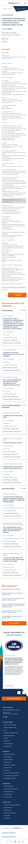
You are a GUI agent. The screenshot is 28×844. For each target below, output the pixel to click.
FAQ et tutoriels (8, 807)
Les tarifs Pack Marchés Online (11, 773)
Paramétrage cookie (9, 735)
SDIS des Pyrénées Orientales (11, 413)
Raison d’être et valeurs (10, 725)
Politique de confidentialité (10, 733)
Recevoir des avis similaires (18, 295)
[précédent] (18, 692)
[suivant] (23, 692)
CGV (5, 730)
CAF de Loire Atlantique (9, 350)
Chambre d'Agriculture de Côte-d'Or (13, 464)
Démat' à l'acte (8, 767)
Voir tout (23, 310)
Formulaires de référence (10, 813)
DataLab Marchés (8, 759)
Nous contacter (14, 623)
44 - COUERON (8, 29)
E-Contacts (7, 770)
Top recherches (8, 746)
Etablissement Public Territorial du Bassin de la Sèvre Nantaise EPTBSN (13, 523)
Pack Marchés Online (9, 754)
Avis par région (8, 794)
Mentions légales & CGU (10, 727)
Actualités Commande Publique (12, 805)
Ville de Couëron (7, 15)
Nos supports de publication (11, 775)
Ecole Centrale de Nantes (10, 494)
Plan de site (7, 818)
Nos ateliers (7, 815)
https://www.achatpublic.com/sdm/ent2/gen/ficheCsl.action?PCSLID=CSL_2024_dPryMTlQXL (14, 172)
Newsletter (7, 741)
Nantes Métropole (8, 316)
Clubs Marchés (7, 810)
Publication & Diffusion (9, 765)
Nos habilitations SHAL (9, 778)
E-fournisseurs (7, 762)
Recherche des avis (9, 791)
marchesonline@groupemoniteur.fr (11, 710)
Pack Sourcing (7, 757)
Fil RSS (6, 738)
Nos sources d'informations (11, 789)
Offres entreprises (8, 786)
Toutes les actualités (14, 698)
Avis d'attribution (8, 743)
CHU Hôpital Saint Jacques (10, 377)
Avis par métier (8, 797)
